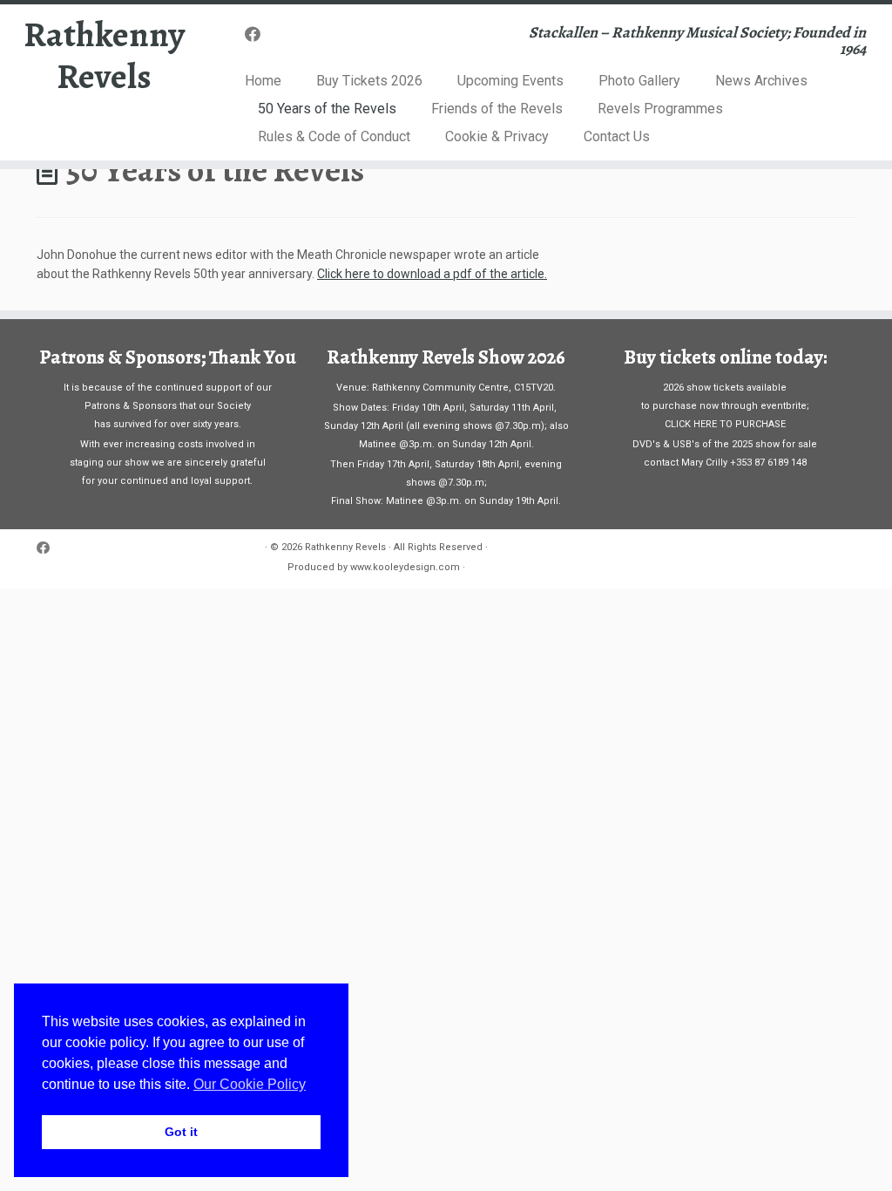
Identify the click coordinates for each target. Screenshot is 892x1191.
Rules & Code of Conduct (334, 136)
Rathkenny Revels (104, 56)
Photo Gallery (639, 80)
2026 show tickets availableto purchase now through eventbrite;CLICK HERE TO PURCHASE (725, 406)
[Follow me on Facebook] (258, 34)
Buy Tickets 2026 (369, 80)
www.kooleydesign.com (405, 567)
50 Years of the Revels (327, 108)
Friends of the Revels (497, 108)
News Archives (761, 80)
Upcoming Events (510, 80)
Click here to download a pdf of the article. (432, 274)
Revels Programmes (660, 108)
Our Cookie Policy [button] (249, 1084)
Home (263, 80)
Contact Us (617, 136)
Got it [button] (181, 1132)
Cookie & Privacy (497, 136)
